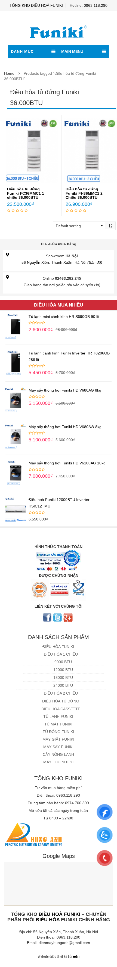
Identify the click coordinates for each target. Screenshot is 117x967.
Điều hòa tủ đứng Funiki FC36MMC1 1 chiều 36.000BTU (25, 193)
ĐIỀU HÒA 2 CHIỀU (61, 693)
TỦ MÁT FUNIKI (58, 724)
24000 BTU (63, 685)
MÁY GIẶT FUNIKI (58, 739)
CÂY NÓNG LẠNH (58, 754)
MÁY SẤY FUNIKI (58, 747)
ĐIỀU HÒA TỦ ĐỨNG (60, 701)
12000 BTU (63, 670)
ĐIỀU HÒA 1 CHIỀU (61, 654)
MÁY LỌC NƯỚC (58, 762)
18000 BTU (63, 677)
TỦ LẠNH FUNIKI (58, 716)
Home (9, 73)
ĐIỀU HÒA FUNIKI (58, 646)
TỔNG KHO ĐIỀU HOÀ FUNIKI (36, 5)
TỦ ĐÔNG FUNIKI (58, 732)
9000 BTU (63, 662)
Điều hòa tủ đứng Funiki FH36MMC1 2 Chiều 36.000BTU (84, 193)
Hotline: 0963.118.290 (88, 5)
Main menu (72, 51)
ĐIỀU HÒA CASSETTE (60, 709)
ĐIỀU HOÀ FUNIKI (59, 914)
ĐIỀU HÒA (48, 919)
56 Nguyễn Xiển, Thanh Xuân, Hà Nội (61, 262)
